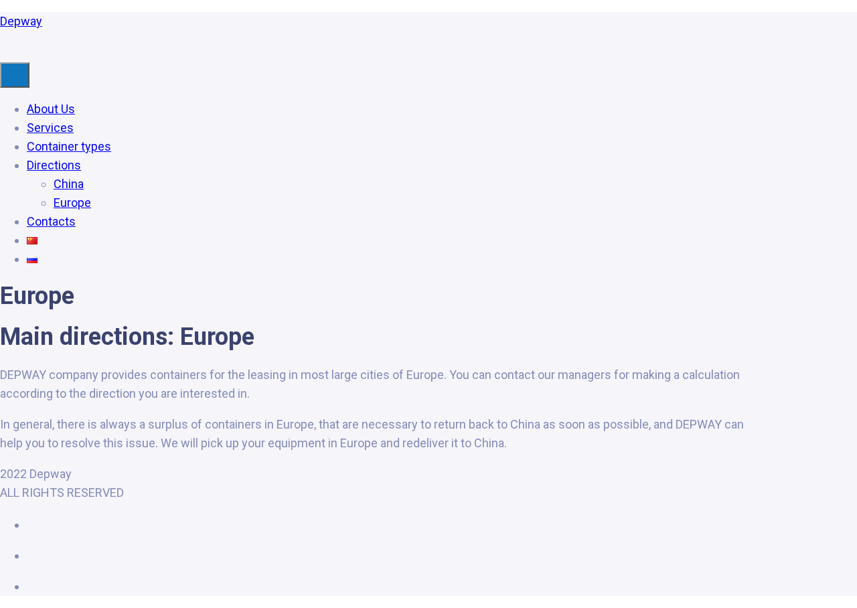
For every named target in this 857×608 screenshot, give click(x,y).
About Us (51, 109)
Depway (21, 21)
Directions (54, 165)
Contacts (51, 221)
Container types (69, 146)
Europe (72, 203)
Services (50, 128)
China (69, 184)
